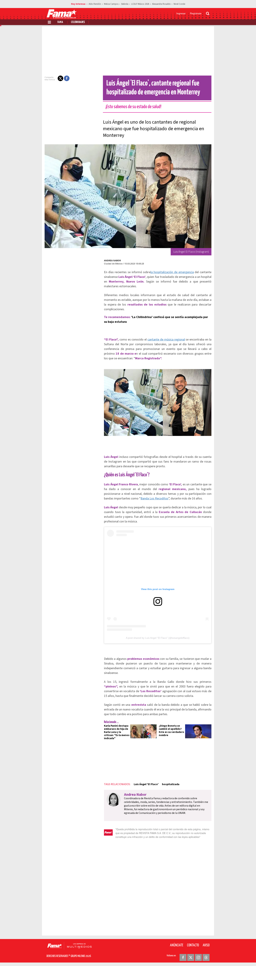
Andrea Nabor (112, 260)
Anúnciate (176, 945)
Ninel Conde (179, 4)
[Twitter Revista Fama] (190, 957)
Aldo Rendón (95, 4)
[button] (60, 78)
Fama (60, 22)
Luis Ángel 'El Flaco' (146, 784)
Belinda (124, 4)
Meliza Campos (111, 4)
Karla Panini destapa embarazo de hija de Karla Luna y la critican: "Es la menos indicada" (116, 732)
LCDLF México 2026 (140, 4)
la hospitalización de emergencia (172, 272)
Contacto (193, 945)
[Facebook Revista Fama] (183, 957)
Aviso (206, 945)
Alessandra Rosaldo (161, 4)
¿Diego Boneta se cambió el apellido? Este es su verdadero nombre (171, 730)
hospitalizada (170, 784)
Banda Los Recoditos (154, 498)
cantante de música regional (166, 339)
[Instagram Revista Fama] (198, 957)
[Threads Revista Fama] (206, 957)
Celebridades (78, 22)
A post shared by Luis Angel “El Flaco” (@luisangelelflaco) (157, 637)
